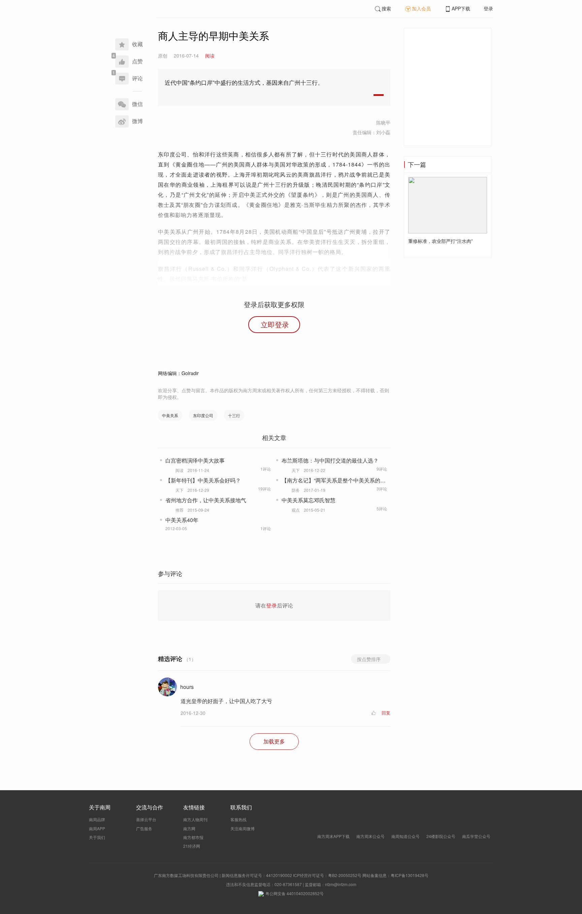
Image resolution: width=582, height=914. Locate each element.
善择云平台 (146, 819)
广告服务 (144, 828)
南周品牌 (97, 819)
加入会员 (421, 8)
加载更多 (274, 741)
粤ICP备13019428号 (409, 875)
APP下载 (461, 8)
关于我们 (97, 837)
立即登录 (275, 324)
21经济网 (191, 846)
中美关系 (170, 415)
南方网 (189, 828)
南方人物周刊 (195, 819)
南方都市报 (193, 837)
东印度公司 (203, 415)
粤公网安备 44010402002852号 (294, 893)
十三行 (234, 415)
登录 (488, 8)
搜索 (386, 8)
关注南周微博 (242, 828)
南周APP (97, 828)
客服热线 (238, 819)
